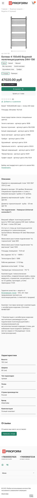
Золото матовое (19, 66)
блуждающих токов (8, 293)
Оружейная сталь (8, 69)
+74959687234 (27, 457)
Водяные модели (16, 9)
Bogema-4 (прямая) (8, 11)
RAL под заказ (7, 66)
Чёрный (17, 63)
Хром (4, 63)
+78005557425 (8, 457)
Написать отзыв (9, 434)
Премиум (14, 73)
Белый (10, 63)
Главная (4, 9)
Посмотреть (6, 168)
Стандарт (5, 73)
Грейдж (19, 69)
